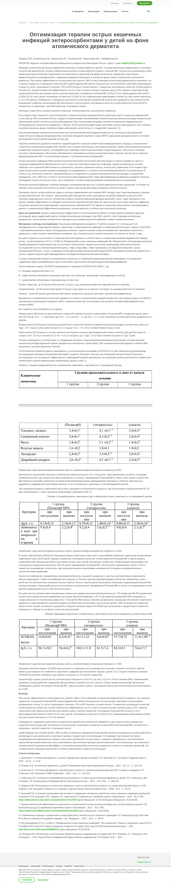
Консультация (110, 11)
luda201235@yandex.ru (133, 63)
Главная (22, 23)
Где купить (144, 3)
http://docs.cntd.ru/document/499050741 (39, 829)
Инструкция (93, 11)
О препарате (78, 11)
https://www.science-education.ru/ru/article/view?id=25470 (48, 800)
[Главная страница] (29, 11)
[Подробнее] (43, 880)
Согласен (27, 880)
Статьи (125, 11)
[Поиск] (137, 11)
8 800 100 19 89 (143, 857)
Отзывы (115, 3)
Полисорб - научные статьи (42, 23)
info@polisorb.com (144, 862)
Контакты (127, 3)
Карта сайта (79, 866)
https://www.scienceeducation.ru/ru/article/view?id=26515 (49, 811)
